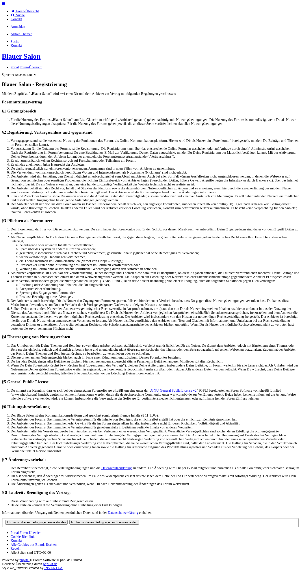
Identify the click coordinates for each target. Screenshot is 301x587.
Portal (15, 67)
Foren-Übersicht (31, 533)
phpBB (24, 560)
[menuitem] (16, 19)
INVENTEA (53, 568)
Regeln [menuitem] (15, 548)
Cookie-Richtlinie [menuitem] (23, 536)
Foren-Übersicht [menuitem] (27, 11)
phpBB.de (50, 564)
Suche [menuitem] (20, 15)
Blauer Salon (21, 56)
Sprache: (8, 75)
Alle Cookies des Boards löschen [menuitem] (34, 544)
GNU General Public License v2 (174, 390)
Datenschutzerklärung (116, 468)
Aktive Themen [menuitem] (21, 34)
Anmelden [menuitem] (18, 26)
